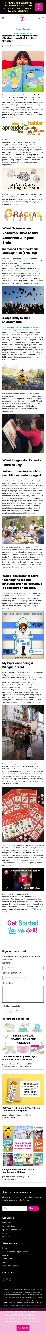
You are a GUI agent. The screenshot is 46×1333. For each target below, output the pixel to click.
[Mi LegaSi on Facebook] (3, 1280)
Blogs (4, 1248)
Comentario (8, 983)
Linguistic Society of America (27, 481)
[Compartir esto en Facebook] (10, 1010)
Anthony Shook (29, 327)
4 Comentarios (25, 1066)
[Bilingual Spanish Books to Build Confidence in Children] (23, 1145)
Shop (4, 1262)
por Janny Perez (8, 46)
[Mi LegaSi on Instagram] (10, 1280)
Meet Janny (7, 1222)
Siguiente (26, 29)
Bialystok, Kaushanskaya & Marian (16, 261)
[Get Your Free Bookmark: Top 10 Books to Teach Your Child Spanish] (23, 1089)
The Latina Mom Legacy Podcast (15, 1251)
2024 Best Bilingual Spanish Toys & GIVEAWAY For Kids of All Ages (19, 1058)
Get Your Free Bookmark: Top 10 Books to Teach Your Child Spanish (22, 1109)
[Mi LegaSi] (23, 17)
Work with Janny (9, 1226)
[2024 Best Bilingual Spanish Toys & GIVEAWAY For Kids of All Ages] (23, 1038)
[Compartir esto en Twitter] (4, 1010)
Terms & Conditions (10, 1266)
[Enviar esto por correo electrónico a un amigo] (23, 1010)
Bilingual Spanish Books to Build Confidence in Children (18, 1170)
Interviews (6, 1237)
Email (4, 1233)
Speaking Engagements (11, 1229)
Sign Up (33, 1208)
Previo (18, 29)
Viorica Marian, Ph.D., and (12, 327)
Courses (5, 1255)
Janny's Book (7, 1258)
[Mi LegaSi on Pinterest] (7, 1280)
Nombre (6, 963)
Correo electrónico (11, 973)
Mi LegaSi (11, 1289)
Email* (5, 1203)
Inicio (16, 33)
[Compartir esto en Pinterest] (17, 1010)
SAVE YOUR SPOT (39, 7)
